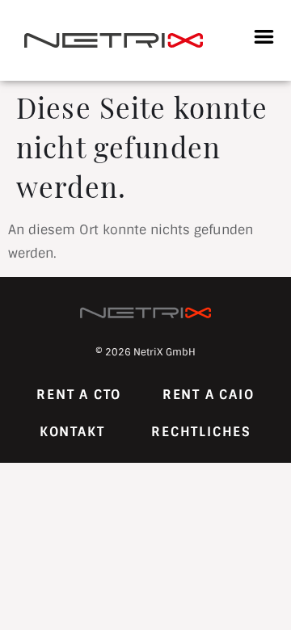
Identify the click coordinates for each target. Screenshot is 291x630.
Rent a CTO (78, 394)
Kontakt (72, 431)
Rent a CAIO (208, 394)
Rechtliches (201, 431)
